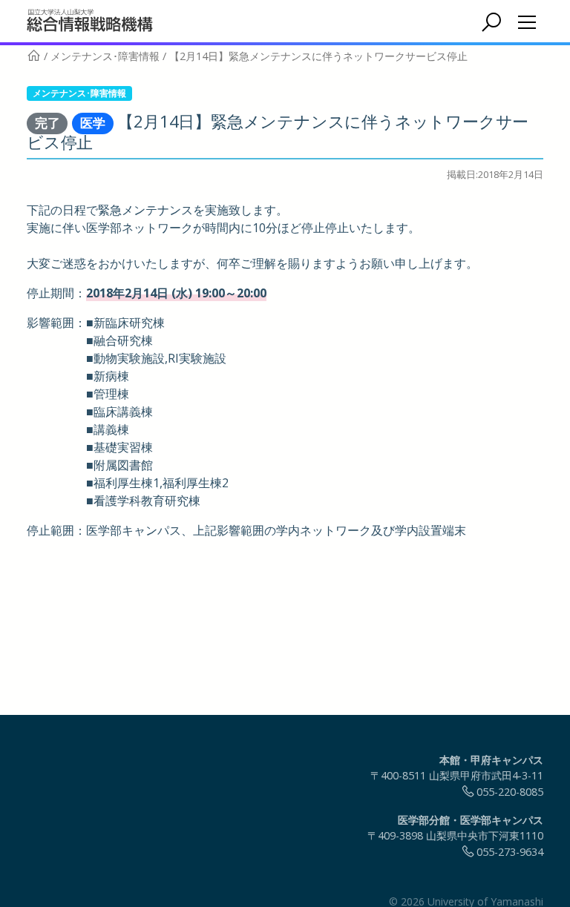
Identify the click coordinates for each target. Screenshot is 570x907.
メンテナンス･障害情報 (79, 93)
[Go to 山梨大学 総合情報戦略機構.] (34, 56)
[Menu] (527, 22)
